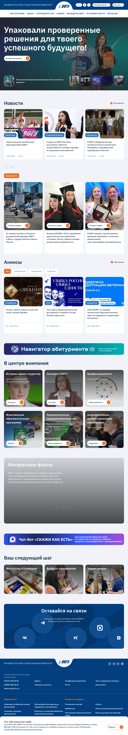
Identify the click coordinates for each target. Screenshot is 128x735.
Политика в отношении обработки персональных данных (48, 712)
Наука (30, 13)
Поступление (17, 13)
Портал (98, 704)
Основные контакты (43, 685)
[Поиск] (88, 5)
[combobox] (79, 5)
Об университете (95, 13)
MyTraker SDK (10, 727)
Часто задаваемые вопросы (107, 681)
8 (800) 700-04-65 (11, 685)
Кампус (60, 13)
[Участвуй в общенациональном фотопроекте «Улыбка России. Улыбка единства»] (64, 305)
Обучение (112, 13)
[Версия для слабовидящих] (84, 5)
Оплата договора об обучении (107, 713)
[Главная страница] (64, 6)
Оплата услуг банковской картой (109, 708)
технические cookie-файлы (44, 724)
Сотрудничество (45, 13)
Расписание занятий (73, 704)
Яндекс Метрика (83, 724)
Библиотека (70, 708)
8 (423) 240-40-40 (11, 681)
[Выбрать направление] (49, 590)
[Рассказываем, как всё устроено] (74, 81)
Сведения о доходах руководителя (12, 712)
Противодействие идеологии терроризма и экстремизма (46, 705)
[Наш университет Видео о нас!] (119, 81)
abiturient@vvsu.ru (12, 688)
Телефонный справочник (75, 681)
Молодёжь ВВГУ (75, 13)
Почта (67, 685)
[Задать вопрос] (89, 590)
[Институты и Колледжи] (8, 590)
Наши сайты (101, 685)
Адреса (37, 681)
